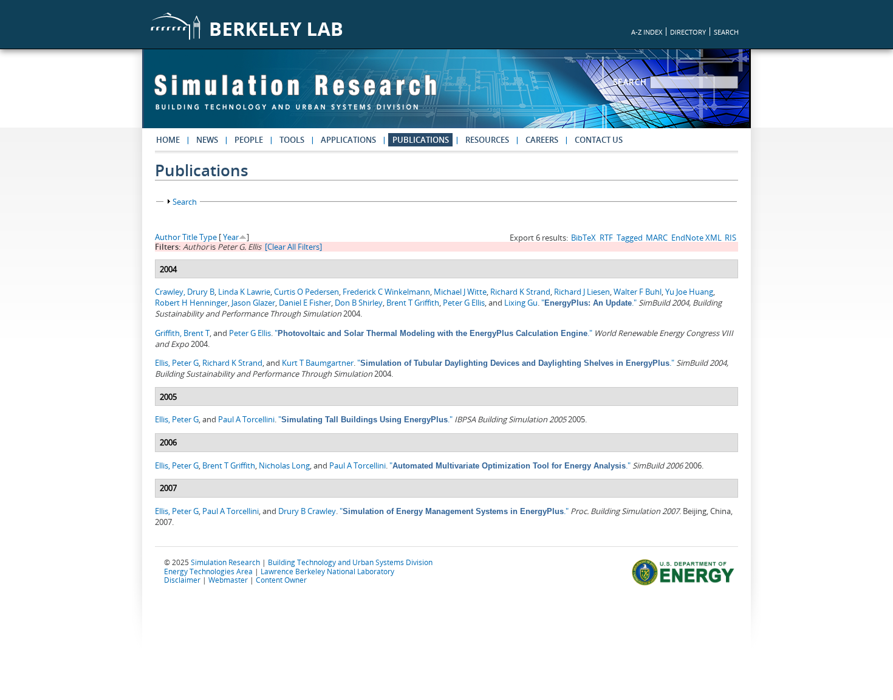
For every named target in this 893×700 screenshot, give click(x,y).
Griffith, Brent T (182, 333)
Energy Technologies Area (208, 571)
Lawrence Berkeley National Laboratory (327, 571)
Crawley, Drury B (184, 291)
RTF (606, 237)
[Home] (295, 97)
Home (168, 139)
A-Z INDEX (646, 31)
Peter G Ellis (464, 302)
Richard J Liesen (582, 291)
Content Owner (281, 580)
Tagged (630, 237)
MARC (657, 237)
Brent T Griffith (412, 302)
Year (231, 237)
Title (189, 237)
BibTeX (583, 237)
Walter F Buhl (638, 291)
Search (632, 82)
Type (208, 237)
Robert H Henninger (191, 302)
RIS (730, 237)
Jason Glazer (253, 302)
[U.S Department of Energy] (685, 583)
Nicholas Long (284, 465)
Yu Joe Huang (689, 291)
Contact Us (599, 139)
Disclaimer (182, 580)
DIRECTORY (688, 31)
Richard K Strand (520, 291)
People (248, 139)
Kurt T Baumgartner (318, 362)
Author (167, 237)
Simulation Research (225, 562)
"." (589, 302)
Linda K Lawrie (244, 291)
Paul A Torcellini (246, 419)
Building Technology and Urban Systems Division (350, 562)
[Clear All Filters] (293, 246)
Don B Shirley (359, 302)
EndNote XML (696, 237)
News (207, 139)
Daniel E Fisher (305, 302)
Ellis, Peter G (177, 362)
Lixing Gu (521, 302)
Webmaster (228, 580)
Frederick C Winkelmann (386, 291)
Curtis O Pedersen (306, 291)
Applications (348, 139)
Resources (487, 139)
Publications (420, 139)
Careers (541, 139)
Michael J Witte (460, 291)
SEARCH (726, 31)
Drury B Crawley (307, 511)
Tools (291, 139)
